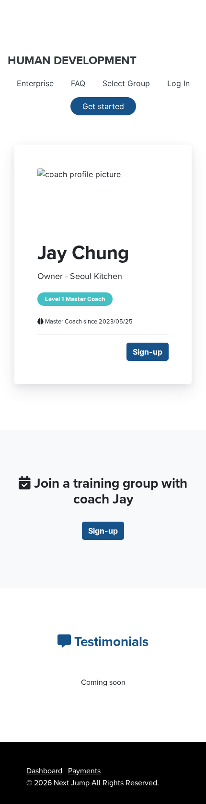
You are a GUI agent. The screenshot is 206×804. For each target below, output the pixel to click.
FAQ (78, 83)
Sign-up (147, 352)
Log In (178, 83)
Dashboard (44, 771)
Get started (103, 106)
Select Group (126, 83)
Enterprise (35, 83)
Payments (84, 771)
